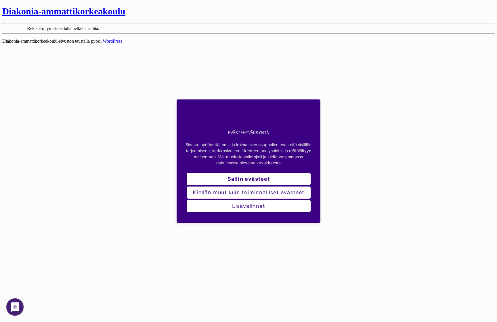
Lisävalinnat (248, 206)
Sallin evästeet (249, 179)
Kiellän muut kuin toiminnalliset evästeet (248, 192)
